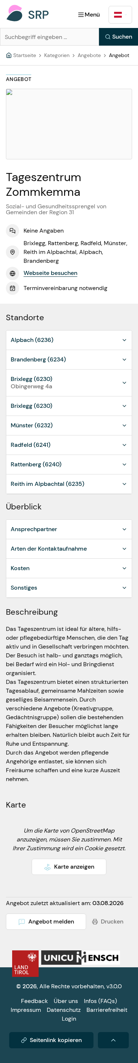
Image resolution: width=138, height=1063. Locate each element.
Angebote (89, 55)
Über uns (66, 1001)
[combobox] (120, 15)
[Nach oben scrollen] (113, 1040)
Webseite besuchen (50, 273)
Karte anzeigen (74, 866)
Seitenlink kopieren (56, 1040)
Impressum (26, 1010)
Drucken (112, 921)
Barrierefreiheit (106, 1010)
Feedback (34, 1001)
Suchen (122, 36)
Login (69, 1019)
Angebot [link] (119, 55)
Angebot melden (51, 921)
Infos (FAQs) (100, 1001)
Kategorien (57, 55)
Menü (92, 14)
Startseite (24, 55)
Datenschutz (64, 1010)
